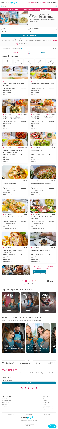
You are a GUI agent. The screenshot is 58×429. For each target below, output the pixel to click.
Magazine (4, 406)
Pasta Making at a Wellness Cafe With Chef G (42, 118)
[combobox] (29, 377)
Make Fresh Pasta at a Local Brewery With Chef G (12, 151)
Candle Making (46, 296)
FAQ (44, 409)
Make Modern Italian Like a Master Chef (12, 251)
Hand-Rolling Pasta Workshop (41, 183)
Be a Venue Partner (7, 400)
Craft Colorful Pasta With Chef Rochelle (13, 84)
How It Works (5, 402)
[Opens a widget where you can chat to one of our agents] (52, 426)
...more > (54, 40)
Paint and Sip (27, 296)
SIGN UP (29, 382)
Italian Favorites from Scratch (13, 217)
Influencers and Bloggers (49, 406)
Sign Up (54, 2)
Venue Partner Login (48, 408)
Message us (34, 2)
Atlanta (8, 48)
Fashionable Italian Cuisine (40, 250)
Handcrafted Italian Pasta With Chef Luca (41, 218)
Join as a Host (46, 402)
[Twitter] (33, 388)
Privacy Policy (47, 414)
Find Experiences (29, 36)
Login (48, 2)
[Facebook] (25, 388)
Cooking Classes (15, 48)
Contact (45, 399)
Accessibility (11, 414)
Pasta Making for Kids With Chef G (42, 84)
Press (44, 404)
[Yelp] (29, 388)
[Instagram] (22, 388)
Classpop (4, 48)
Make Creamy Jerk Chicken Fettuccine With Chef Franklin (13, 118)
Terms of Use (29, 414)
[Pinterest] (36, 388)
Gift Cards (4, 404)
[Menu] (3, 2)
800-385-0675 (43, 2)
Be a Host (4, 399)
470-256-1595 (34, 420)
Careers (45, 400)
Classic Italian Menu (10, 183)
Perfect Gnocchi (36, 150)
